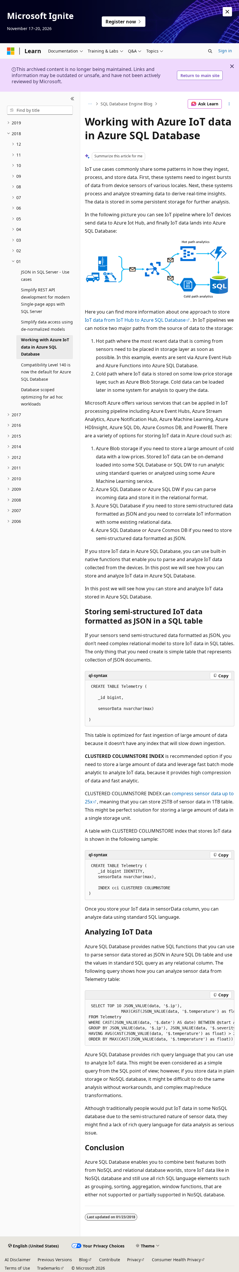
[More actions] (229, 104)
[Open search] (210, 51)
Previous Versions (55, 1259)
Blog (83, 1259)
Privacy (134, 1259)
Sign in (225, 50)
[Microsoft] (11, 51)
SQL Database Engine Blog (126, 104)
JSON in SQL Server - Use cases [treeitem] (45, 275)
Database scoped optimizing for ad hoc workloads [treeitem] (42, 397)
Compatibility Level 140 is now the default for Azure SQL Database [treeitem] (46, 372)
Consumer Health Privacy (176, 1259)
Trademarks (48, 1268)
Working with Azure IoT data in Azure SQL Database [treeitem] (45, 347)
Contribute (109, 1259)
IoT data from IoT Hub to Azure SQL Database (135, 320)
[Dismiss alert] (227, 11)
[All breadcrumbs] (90, 104)
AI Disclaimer (18, 1259)
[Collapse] (72, 98)
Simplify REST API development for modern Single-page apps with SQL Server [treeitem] (45, 300)
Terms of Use (17, 1268)
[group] (159, 1023)
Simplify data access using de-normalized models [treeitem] (47, 325)
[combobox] (40, 110)
